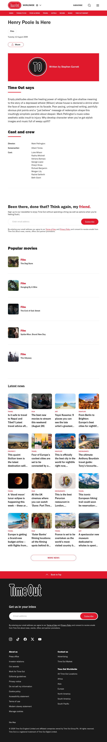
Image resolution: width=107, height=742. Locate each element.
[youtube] (39, 639)
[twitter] (32, 639)
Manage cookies (16, 712)
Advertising (63, 657)
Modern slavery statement (20, 707)
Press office (14, 657)
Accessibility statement (19, 697)
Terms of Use (51, 230)
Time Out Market (82, 13)
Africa (60, 679)
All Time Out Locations (67, 674)
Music (70, 13)
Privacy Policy (65, 230)
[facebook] (25, 639)
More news (53, 558)
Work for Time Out (17, 672)
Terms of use (14, 702)
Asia (59, 684)
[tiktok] (17, 639)
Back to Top (56, 575)
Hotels (54, 13)
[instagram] (10, 639)
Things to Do (21, 13)
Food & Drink (34, 13)
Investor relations (16, 662)
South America (64, 699)
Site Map (12, 723)
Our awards (14, 667)
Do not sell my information (20, 687)
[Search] (89, 5)
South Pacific (63, 704)
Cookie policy (14, 692)
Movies (62, 13)
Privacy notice (15, 682)
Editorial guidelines (17, 677)
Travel (45, 13)
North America (64, 694)
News (11, 13)
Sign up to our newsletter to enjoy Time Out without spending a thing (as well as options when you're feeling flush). (52, 213)
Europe (61, 689)
